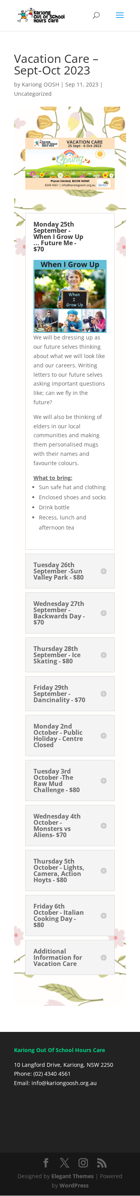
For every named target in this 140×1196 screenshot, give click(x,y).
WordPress (74, 1185)
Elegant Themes (72, 1176)
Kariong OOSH (40, 84)
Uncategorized (33, 93)
